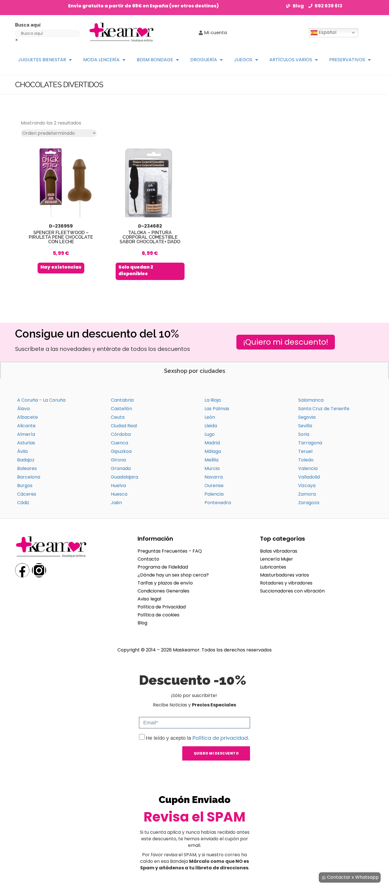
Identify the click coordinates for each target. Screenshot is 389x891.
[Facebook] (22, 570)
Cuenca (119, 443)
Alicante (26, 425)
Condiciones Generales (163, 591)
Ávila (22, 451)
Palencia (214, 494)
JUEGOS (243, 59)
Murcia (212, 468)
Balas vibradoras (278, 551)
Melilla (211, 460)
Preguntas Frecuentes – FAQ (170, 551)
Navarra (213, 477)
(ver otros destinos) (194, 6)
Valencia (308, 468)
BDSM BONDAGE (155, 59)
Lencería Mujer (276, 559)
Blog (142, 623)
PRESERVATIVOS (347, 59)
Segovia (307, 417)
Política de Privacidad (162, 607)
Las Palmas (216, 408)
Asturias (26, 443)
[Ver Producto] (61, 211)
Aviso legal (149, 599)
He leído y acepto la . (197, 738)
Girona (118, 460)
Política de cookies (158, 615)
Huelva (118, 485)
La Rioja (212, 400)
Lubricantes (273, 567)
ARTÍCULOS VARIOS (290, 59)
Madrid (212, 443)
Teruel (305, 451)
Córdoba (121, 434)
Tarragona (310, 443)
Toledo (306, 460)
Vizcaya (307, 485)
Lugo (209, 434)
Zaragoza (308, 502)
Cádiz (23, 502)
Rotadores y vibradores (286, 583)
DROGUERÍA (203, 59)
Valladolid (309, 477)
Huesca (119, 494)
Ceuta (117, 417)
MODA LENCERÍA (101, 59)
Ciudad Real (124, 425)
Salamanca (311, 400)
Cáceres (26, 494)
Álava (23, 408)
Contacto (148, 559)
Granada (121, 468)
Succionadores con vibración (292, 591)
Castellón (121, 408)
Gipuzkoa (121, 451)
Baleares (27, 468)
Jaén (116, 502)
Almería (26, 434)
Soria (303, 434)
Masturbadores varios (284, 575)
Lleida (210, 425)
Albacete (27, 417)
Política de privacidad (220, 737)
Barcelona (28, 477)
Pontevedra (217, 502)
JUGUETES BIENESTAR (42, 59)
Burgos (24, 485)
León (209, 417)
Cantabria (122, 400)
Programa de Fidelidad (163, 567)
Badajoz (25, 460)
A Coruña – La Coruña (41, 400)
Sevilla (305, 425)
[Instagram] (39, 570)
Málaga (212, 451)
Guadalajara (124, 477)
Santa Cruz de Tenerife (323, 408)
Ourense (214, 485)
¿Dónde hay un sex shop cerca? (173, 575)
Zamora (307, 494)
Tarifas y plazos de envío (165, 583)
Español (327, 32)
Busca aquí (27, 25)
